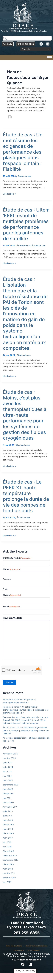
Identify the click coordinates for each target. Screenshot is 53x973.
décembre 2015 (10, 855)
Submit (9, 682)
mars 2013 (8, 869)
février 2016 (8, 851)
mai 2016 (7, 847)
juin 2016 (7, 842)
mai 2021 (7, 798)
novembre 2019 (10, 807)
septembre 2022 (10, 785)
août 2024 (8, 762)
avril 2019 (7, 816)
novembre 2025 (10, 754)
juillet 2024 (8, 767)
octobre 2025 (9, 758)
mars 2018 (8, 829)
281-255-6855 (27, 932)
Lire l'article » (9, 193)
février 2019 (8, 824)
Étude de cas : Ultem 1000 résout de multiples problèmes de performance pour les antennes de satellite (26, 224)
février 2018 (8, 833)
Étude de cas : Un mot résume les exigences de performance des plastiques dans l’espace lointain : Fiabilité (23, 152)
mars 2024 (8, 780)
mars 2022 (8, 789)
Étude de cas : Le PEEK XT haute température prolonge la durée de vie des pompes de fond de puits (26, 496)
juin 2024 (7, 771)
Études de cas (24, 176)
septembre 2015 (10, 860)
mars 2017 (8, 838)
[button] (26, 940)
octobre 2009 (9, 878)
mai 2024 (7, 776)
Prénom (7, 579)
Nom (5, 589)
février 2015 (8, 864)
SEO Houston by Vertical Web (26, 959)
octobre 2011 (9, 873)
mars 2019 (8, 820)
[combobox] (27, 38)
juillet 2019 (8, 811)
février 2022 (8, 793)
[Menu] (49, 57)
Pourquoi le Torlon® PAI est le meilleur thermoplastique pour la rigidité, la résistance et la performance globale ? (25, 710)
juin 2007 (7, 882)
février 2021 (8, 802)
